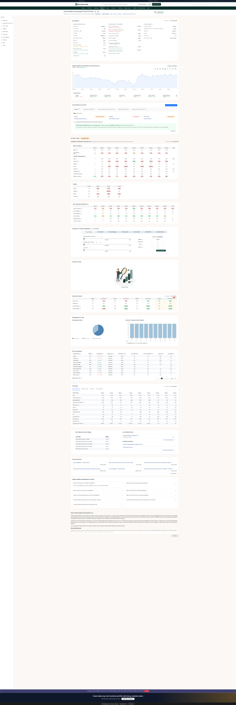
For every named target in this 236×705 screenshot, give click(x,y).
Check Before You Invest (8, 23)
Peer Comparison (6, 37)
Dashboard (96, 8)
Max (175, 68)
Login (149, 4)
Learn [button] (148, 8)
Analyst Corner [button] (127, 8)
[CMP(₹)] (92, 354)
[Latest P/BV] (173, 354)
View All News (173, 473)
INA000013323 (123, 704)
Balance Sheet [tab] (85, 388)
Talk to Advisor (143, 4)
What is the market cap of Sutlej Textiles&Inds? (137, 483)
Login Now (147, 690)
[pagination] (175, 378)
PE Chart (169, 65)
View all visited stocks (168, 439)
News (4, 42)
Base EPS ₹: (140, 241)
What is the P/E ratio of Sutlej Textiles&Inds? (83, 490)
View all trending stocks (168, 450)
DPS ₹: (140, 244)
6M (162, 68)
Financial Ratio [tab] (99, 388)
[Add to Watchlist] (95, 12)
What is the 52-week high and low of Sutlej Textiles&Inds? (86, 495)
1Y (165, 68)
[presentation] (176, 96)
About (4, 45)
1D (155, 68)
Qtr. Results (5, 34)
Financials (5, 39)
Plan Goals (120, 8)
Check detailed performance (80, 118)
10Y (172, 68)
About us (83, 8)
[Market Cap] (113, 354)
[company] (80, 354)
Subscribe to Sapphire (128, 698)
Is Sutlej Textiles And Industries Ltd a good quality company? (87, 499)
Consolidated (173, 20)
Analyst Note (5, 31)
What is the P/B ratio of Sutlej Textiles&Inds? (136, 490)
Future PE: (86, 247)
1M (157, 68)
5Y (170, 68)
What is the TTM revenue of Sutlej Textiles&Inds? (137, 495)
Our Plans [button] (89, 8)
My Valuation (160, 236)
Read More (174, 535)
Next (172, 378)
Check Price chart (147, 118)
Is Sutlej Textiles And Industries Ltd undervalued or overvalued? (140, 499)
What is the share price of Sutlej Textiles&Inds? (84, 483)
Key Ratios (175, 65)
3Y (167, 68)
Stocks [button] (102, 8)
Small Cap (120, 13)
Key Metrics (5, 20)
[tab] (77, 109)
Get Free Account (156, 4)
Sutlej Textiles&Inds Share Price (129, 13)
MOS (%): (140, 247)
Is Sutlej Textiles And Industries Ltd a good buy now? (85, 504)
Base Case (155, 236)
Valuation (5, 28)
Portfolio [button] (113, 8)
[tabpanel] (124, 408)
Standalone (166, 20)
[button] (139, 8)
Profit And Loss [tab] (76, 388)
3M (160, 68)
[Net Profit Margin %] (152, 354)
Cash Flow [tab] (92, 388)
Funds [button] (107, 8)
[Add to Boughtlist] (98, 12)
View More (173, 130)
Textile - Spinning (113, 13)
